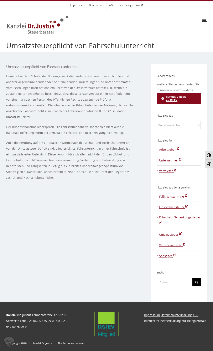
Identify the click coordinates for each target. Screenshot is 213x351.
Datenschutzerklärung (176, 315)
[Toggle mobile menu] (204, 19)
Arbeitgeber (168, 149)
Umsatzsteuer (169, 234)
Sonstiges (166, 256)
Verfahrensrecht (171, 245)
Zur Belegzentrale (194, 321)
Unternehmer (169, 160)
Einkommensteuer (172, 207)
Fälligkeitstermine (172, 196)
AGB (195, 315)
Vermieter (166, 171)
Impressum (152, 315)
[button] (9, 342)
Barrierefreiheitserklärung (162, 321)
